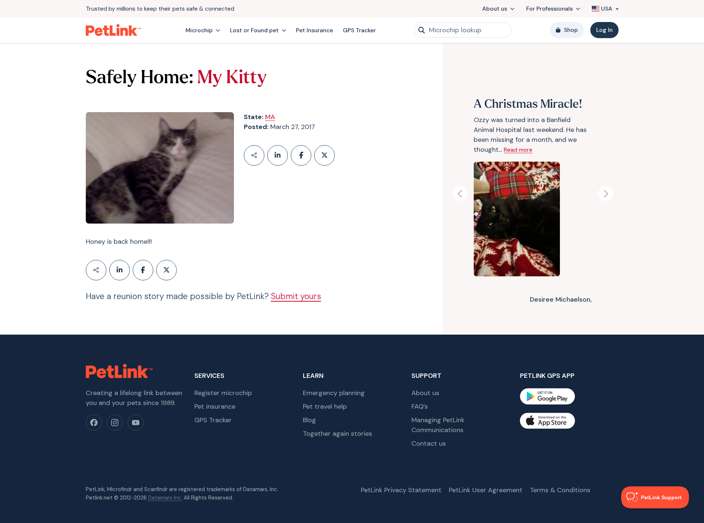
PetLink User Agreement (485, 490)
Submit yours (296, 296)
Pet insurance (214, 406)
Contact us (428, 443)
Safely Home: (139, 78)
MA (270, 117)
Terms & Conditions (560, 490)
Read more (518, 150)
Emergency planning (334, 392)
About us (494, 8)
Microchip (199, 30)
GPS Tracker (359, 30)
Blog (309, 420)
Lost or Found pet (254, 30)
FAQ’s (419, 406)
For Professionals (549, 8)
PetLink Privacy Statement (401, 490)
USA (607, 8)
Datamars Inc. (165, 497)
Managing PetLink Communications (438, 425)
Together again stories (337, 433)
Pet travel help (325, 406)
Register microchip (223, 392)
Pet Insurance (314, 30)
